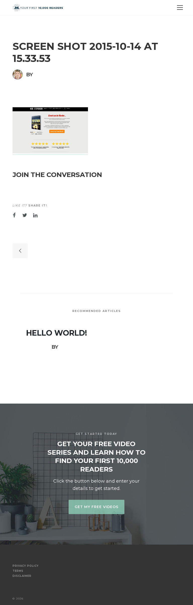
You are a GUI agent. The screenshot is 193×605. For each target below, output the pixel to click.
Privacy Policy (26, 566)
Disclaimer (22, 576)
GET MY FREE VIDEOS (96, 507)
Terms (18, 571)
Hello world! (56, 333)
